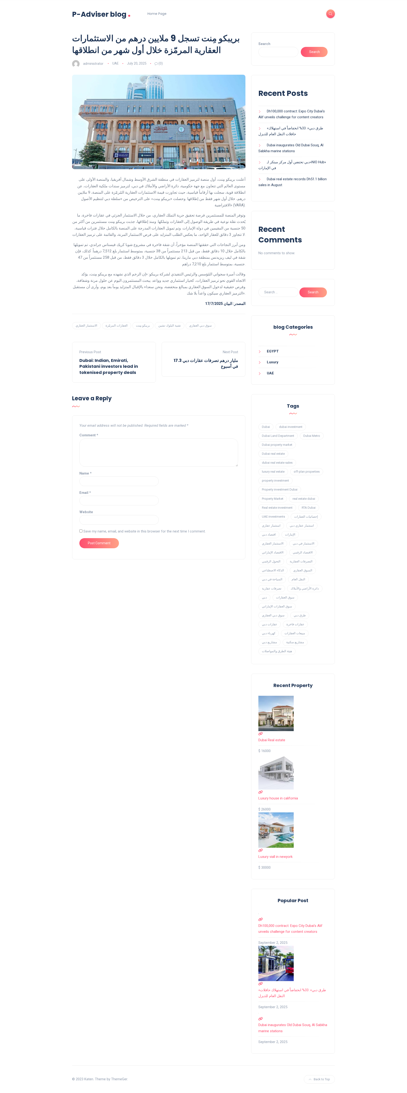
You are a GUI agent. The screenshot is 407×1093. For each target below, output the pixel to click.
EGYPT (273, 351)
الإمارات (290, 534)
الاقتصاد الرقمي (303, 552)
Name (85, 473)
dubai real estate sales (277, 462)
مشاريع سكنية (295, 642)
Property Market (272, 498)
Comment (88, 435)
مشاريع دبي (269, 642)
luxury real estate (273, 471)
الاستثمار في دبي (303, 543)
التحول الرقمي (271, 561)
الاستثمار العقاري (86, 325)
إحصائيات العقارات (306, 516)
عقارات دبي (269, 624)
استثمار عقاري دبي (302, 525)
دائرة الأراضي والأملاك (305, 588)
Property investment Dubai (279, 489)
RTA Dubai (309, 507)
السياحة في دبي (272, 579)
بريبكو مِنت (143, 325)
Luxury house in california (278, 798)
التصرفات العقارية (301, 561)
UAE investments (273, 516)
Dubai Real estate (271, 740)
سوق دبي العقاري (200, 325)
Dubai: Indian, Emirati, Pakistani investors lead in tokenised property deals (108, 366)
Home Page (157, 13)
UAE (115, 63)
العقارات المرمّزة (117, 325)
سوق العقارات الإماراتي (277, 606)
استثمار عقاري (271, 525)
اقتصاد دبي (269, 534)
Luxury (272, 362)
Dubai (266, 427)
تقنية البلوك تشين (169, 325)
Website (86, 512)
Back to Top (322, 1079)
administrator (93, 63)
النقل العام (298, 579)
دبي (264, 597)
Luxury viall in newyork (275, 857)
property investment (275, 480)
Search (264, 44)
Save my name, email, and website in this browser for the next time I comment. (144, 531)
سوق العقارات (285, 597)
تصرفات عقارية (271, 588)
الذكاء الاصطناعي (273, 570)
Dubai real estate (273, 453)
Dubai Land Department (278, 436)
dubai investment (290, 427)
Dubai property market (277, 444)
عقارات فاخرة (295, 624)
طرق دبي (300, 615)
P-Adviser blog (101, 14)
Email (85, 493)
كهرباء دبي (268, 633)
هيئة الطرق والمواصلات (277, 651)
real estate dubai (304, 498)
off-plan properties (307, 471)
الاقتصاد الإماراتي (273, 552)
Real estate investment (277, 507)
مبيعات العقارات (295, 633)
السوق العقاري (302, 570)
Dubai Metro (311, 436)
